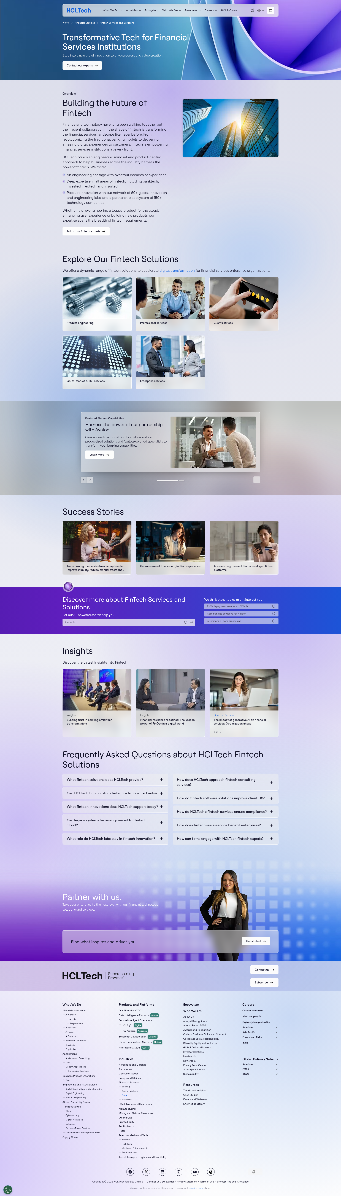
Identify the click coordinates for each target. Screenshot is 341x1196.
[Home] (79, 10)
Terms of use (207, 1181)
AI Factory (70, 1027)
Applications (70, 1053)
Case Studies (190, 1094)
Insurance (127, 1099)
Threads (211, 1172)
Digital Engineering (75, 1093)
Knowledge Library (194, 1103)
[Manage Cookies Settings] (7, 1189)
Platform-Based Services (78, 1128)
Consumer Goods (129, 1073)
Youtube (195, 1172)
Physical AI (71, 1049)
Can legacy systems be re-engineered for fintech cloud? (107, 822)
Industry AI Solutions (76, 1040)
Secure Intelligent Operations (135, 1020)
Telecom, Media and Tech (133, 1135)
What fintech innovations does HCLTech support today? (112, 806)
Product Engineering (76, 1097)
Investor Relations (193, 1051)
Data (68, 1062)
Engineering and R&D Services (80, 1084)
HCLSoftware (229, 10)
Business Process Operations (79, 1075)
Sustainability (191, 1074)
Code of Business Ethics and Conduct (204, 1034)
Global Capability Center (77, 1102)
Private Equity (126, 1121)
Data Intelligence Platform (138, 1015)
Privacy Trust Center (194, 1065)
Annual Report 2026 (194, 1025)
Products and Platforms (136, 1004)
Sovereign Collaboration (137, 1036)
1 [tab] (167, 480)
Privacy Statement (187, 1181)
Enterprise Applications (77, 1071)
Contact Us (153, 1181)
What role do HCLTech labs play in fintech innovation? (111, 838)
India (245, 1042)
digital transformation (177, 270)
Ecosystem (151, 10)
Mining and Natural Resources (136, 1113)
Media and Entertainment (134, 1148)
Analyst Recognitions (195, 1021)
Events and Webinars (195, 1099)
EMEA (245, 1069)
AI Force (70, 1032)
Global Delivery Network (197, 1047)
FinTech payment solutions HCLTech (227, 606)
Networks (70, 1124)
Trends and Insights (194, 1090)
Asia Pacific (248, 1032)
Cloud (68, 1111)
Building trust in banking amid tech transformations (89, 721)
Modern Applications (76, 1066)
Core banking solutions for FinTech (226, 613)
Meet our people (251, 1016)
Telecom (126, 1139)
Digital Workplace (74, 1119)
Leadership (189, 1056)
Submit (191, 622)
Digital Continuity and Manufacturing (84, 1089)
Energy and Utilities (130, 1078)
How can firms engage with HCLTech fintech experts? (220, 838)
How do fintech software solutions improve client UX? (221, 798)
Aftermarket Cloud (133, 1047)
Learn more (97, 325)
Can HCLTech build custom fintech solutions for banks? (112, 793)
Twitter (146, 1172)
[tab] (256, 479)
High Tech (127, 1144)
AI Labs (73, 1019)
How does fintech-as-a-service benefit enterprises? (219, 825)
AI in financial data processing (224, 621)
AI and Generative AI (74, 1010)
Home (66, 22)
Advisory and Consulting (78, 1058)
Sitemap (221, 1181)
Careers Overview (252, 1010)
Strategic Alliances (194, 1069)
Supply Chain (70, 1137)
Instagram (178, 1172)
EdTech (67, 1080)
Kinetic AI (70, 1045)
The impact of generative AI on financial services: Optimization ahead (240, 721)
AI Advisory (71, 1014)
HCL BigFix (131, 1025)
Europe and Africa (252, 1037)
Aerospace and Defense (132, 1064)
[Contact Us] (270, 10)
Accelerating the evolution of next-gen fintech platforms (244, 568)
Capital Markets (130, 1091)
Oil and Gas (125, 1117)
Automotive (125, 1069)
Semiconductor (129, 1152)
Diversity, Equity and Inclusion (200, 1043)
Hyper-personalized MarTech (140, 1042)
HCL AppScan (134, 1030)
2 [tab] (181, 480)
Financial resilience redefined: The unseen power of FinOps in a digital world (167, 721)
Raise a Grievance (238, 1181)
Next (90, 480)
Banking (126, 1086)
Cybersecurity (72, 1115)
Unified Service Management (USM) (83, 1132)
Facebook (130, 1172)
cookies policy (197, 1188)
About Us (188, 1016)
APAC (245, 1074)
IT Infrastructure (72, 1106)
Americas (247, 1027)
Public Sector (126, 1126)
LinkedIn (162, 1172)
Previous (84, 480)
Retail (122, 1130)
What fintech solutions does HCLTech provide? (105, 779)
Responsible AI (76, 1023)
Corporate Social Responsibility (201, 1038)
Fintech (125, 1095)
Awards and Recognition (197, 1029)
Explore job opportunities (256, 1022)
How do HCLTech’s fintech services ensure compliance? (222, 811)
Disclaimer (168, 1181)
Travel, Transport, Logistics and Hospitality (143, 1157)
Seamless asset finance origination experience (170, 566)
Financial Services (85, 22)
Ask (252, 10)
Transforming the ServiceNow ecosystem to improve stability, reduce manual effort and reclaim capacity (95, 568)
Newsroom (189, 1060)
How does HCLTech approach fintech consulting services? (216, 782)
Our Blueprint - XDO (130, 1010)
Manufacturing (127, 1108)
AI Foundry (71, 1036)
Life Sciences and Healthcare (135, 1104)
